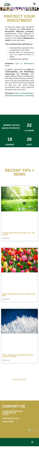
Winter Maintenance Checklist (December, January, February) (18, 355)
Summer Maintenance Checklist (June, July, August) (18, 233)
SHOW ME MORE (19, 379)
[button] (34, 3)
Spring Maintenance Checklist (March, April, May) (19, 294)
